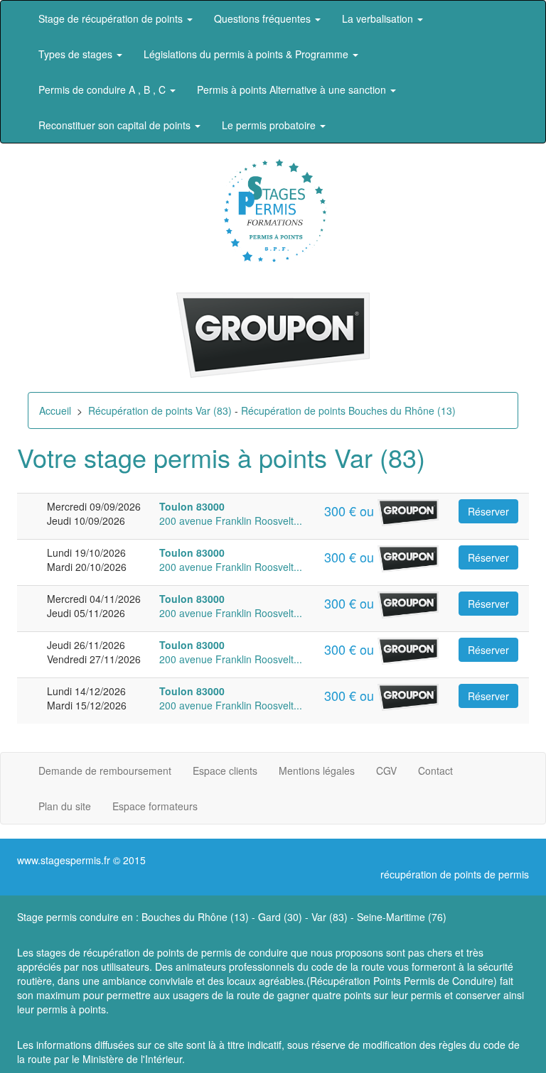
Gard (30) (280, 917)
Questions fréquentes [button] (264, 18)
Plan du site (64, 806)
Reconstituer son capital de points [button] (115, 125)
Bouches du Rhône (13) (195, 917)
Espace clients (225, 770)
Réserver (488, 511)
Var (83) (329, 917)
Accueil (55, 410)
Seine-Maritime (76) (401, 917)
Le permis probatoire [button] (270, 125)
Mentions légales (317, 770)
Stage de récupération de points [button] (112, 18)
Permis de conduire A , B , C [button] (103, 89)
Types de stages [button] (76, 54)
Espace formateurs (155, 806)
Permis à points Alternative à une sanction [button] (293, 89)
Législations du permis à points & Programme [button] (247, 54)
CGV (386, 770)
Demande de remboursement (104, 770)
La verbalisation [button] (379, 18)
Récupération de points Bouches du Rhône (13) (348, 410)
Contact (435, 770)
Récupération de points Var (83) (160, 410)
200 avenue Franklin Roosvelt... (230, 513)
